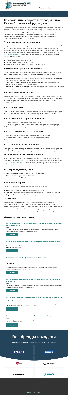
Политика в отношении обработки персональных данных (34, 389)
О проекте (59, 8)
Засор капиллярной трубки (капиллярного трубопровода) (26, 258)
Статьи (50, 8)
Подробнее (12, 234)
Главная (41, 8)
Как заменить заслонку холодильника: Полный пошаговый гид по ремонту (32, 316)
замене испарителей (17, 163)
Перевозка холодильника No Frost (15, 245)
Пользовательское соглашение (34, 392)
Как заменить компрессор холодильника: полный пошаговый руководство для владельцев (34, 299)
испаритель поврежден (11, 54)
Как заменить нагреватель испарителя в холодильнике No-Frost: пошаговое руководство (33, 280)
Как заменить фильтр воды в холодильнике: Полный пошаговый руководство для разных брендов (34, 224)
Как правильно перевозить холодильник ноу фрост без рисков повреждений (33, 242)
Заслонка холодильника (12, 320)
